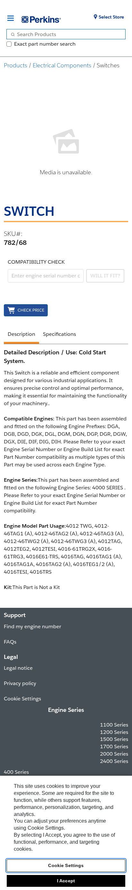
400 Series (16, 772)
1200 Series (114, 732)
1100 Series (114, 724)
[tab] (21, 335)
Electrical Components (62, 65)
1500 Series (114, 739)
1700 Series (114, 746)
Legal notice (18, 668)
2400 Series (114, 761)
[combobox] (63, 34)
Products (15, 65)
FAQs (10, 641)
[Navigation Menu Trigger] (10, 18)
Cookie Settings (66, 865)
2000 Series (114, 753)
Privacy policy (20, 683)
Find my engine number (32, 626)
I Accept (66, 880)
